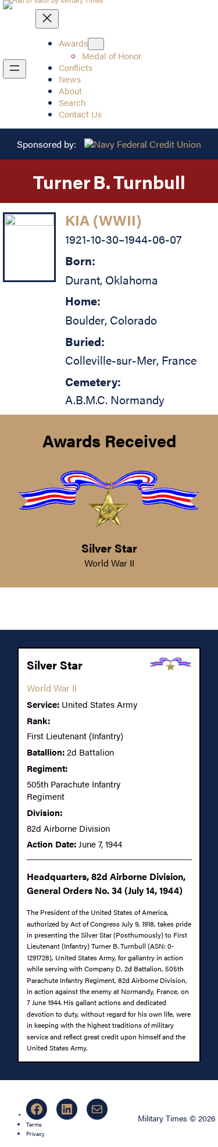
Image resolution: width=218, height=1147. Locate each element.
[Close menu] (47, 19)
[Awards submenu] (96, 44)
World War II (109, 562)
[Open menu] (14, 69)
